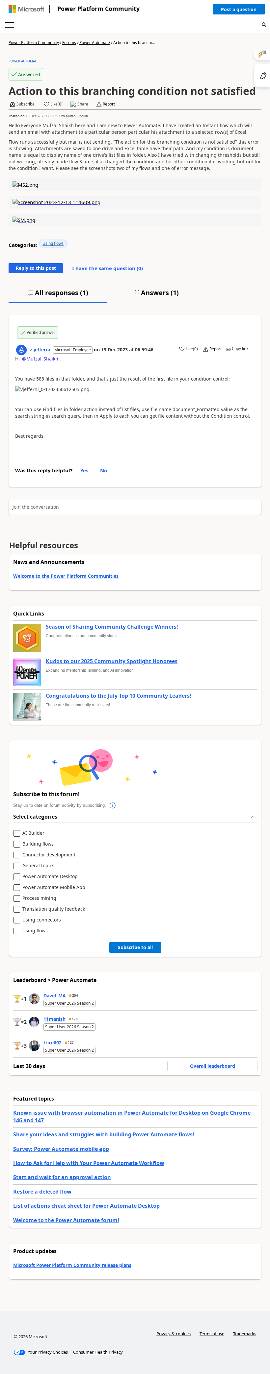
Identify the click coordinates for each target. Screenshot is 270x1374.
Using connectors (41, 920)
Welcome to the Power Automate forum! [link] (66, 1220)
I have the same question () (107, 268)
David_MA (54, 995)
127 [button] (71, 1042)
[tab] (58, 295)
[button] (239, 11)
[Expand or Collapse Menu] (9, 25)
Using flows (53, 243)
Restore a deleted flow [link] (42, 1191)
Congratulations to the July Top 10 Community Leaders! (118, 696)
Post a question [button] (238, 9)
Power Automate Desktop (50, 876)
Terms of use (212, 1334)
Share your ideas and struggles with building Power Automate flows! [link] (103, 1134)
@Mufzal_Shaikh (40, 359)
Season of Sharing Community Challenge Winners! (112, 627)
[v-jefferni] (21, 350)
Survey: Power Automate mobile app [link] (61, 1149)
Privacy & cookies (173, 1334)
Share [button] (82, 104)
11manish (54, 1019)
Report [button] (109, 104)
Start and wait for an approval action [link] (62, 1177)
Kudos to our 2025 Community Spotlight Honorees (111, 661)
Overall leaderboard (212, 1066)
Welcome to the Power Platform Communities (66, 576)
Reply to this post (36, 268)
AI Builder (33, 833)
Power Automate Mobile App (53, 887)
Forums (69, 42)
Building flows (38, 844)
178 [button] (75, 1019)
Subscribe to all (135, 947)
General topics (38, 866)
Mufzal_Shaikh (77, 116)
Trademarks (244, 1334)
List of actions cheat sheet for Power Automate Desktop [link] (86, 1205)
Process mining (39, 898)
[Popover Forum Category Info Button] (113, 805)
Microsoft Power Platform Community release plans (72, 1265)
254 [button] (75, 995)
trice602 (52, 1042)
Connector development (48, 855)
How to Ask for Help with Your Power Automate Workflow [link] (88, 1163)
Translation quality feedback (53, 909)
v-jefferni (39, 349)
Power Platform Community (98, 8)
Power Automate (94, 42)
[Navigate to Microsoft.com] (26, 9)
